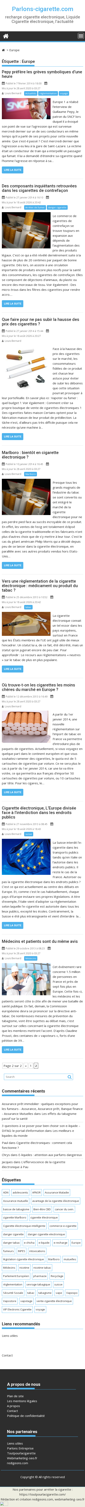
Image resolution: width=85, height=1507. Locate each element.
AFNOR (36, 1192)
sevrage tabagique (38, 1284)
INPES (21, 1251)
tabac (28, 607)
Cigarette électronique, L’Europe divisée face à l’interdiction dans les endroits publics (39, 813)
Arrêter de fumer (35, 207)
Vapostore (9, 1301)
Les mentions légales (22, 1401)
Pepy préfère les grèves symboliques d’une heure (42, 74)
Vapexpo (72, 1293)
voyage (64, 93)
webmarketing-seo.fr (70, 1499)
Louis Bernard (13, 93)
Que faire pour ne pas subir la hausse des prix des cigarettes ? (40, 321)
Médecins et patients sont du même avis (40, 941)
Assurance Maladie (57, 1192)
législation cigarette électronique (23, 1259)
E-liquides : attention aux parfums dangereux (50, 1155)
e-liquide (44, 1242)
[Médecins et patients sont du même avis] (26, 966)
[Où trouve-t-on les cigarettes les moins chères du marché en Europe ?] (26, 713)
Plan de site (15, 1396)
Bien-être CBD (42, 1209)
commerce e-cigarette (63, 1226)
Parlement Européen (16, 1276)
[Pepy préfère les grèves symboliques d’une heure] (26, 101)
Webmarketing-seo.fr (22, 1458)
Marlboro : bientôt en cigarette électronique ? (30, 455)
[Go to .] (4, 50)
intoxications (37, 1251)
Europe (76, 1242)
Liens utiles (10, 1336)
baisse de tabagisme (16, 1209)
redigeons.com (17, 1463)
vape (59, 1293)
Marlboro (30, 474)
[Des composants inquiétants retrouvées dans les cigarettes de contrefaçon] (26, 215)
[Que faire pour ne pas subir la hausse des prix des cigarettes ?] (26, 347)
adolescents (20, 1192)
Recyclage (57, 1276)
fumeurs (8, 1251)
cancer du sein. (64, 1209)
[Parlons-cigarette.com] (5, 35)
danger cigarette (57, 207)
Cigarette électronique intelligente (24, 1226)
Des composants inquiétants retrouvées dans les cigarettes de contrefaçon (39, 188)
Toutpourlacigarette (21, 1453)
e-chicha (29, 1242)
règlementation (48, 93)
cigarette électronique (44, 1217)
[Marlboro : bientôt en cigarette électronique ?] (26, 481)
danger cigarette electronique (46, 1234)
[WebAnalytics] (4, 1504)
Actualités (30, 93)
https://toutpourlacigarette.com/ (42, 1494)
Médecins (30, 958)
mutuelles (70, 1259)
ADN (5, 1192)
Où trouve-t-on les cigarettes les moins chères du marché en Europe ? (38, 687)
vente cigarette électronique (54, 1301)
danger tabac (11, 1242)
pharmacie (40, 1276)
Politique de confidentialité (26, 1416)
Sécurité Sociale (13, 1293)
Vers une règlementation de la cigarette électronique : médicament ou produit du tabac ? (40, 586)
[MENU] (81, 36)
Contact (7, 1355)
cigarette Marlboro (14, 1217)
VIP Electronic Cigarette (17, 1309)
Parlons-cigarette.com (42, 8)
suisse (28, 834)
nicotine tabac (42, 1267)
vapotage (26, 1301)
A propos (13, 1406)
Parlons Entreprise (20, 1448)
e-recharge (60, 1242)
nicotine (24, 1267)
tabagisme (45, 1293)
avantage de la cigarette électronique (55, 1201)
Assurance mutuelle (15, 1201)
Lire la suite (12, 169)
